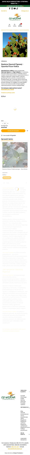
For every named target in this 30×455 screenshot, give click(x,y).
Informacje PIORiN (23, 397)
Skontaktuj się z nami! (7, 89)
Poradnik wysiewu (23, 403)
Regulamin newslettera (24, 425)
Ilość (2, 121)
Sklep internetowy (13, 453)
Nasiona (16, 30)
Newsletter (24, 440)
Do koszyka (7, 177)
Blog (22, 411)
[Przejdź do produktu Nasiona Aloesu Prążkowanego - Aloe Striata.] (15, 155)
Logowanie (23, 438)
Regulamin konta (25, 427)
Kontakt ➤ (4, 11)
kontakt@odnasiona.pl (15, 449)
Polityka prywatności (24, 429)
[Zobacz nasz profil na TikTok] (17, 8)
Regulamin (23, 420)
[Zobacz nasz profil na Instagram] (12, 8)
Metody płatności (23, 400)
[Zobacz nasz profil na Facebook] (9, 8)
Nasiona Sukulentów (24, 30)
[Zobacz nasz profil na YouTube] (15, 8)
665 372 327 (15, 447)
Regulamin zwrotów (23, 422)
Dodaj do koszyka (13, 131)
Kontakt (23, 395)
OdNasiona (4, 61)
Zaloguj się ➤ (25, 11)
